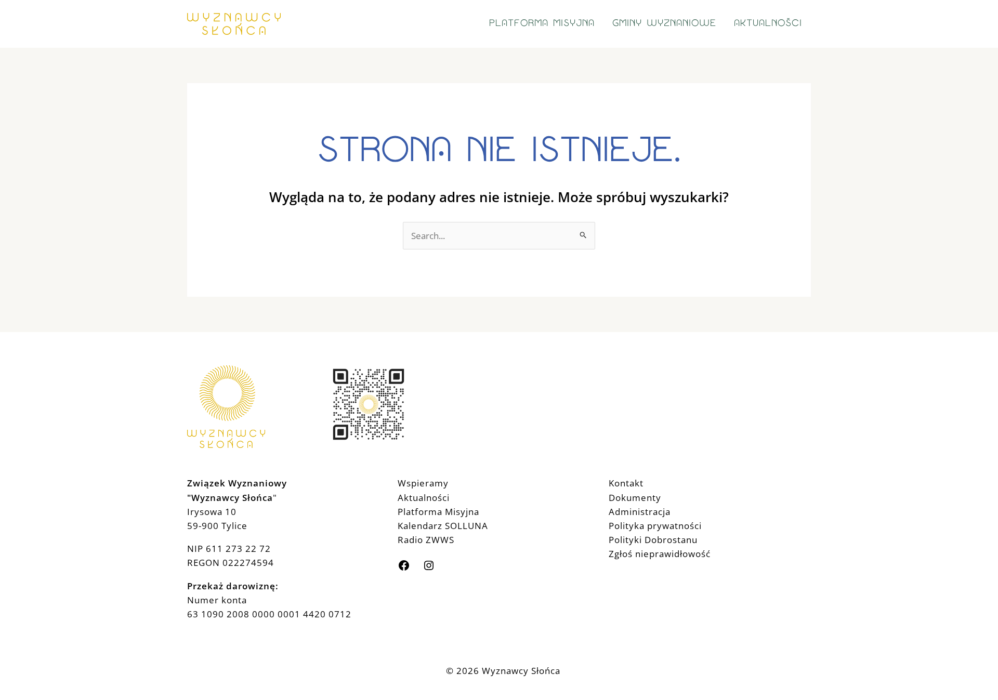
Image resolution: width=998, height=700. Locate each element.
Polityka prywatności (655, 526)
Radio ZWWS (426, 540)
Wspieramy (423, 483)
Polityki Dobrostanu (653, 540)
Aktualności (424, 498)
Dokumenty (635, 498)
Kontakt (626, 483)
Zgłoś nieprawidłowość (660, 554)
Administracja (640, 512)
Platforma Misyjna (438, 512)
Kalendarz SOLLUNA (443, 526)
